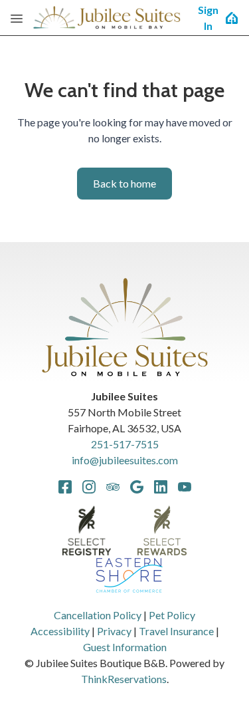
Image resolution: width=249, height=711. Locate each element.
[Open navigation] (16, 18)
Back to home (124, 183)
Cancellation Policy (97, 615)
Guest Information (125, 646)
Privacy (114, 631)
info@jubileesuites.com (125, 460)
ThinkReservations (124, 678)
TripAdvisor (113, 487)
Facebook (65, 487)
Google (136, 487)
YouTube (184, 487)
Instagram (89, 487)
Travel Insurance (176, 631)
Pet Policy (172, 615)
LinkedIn (160, 487)
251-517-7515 (125, 444)
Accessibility (60, 631)
